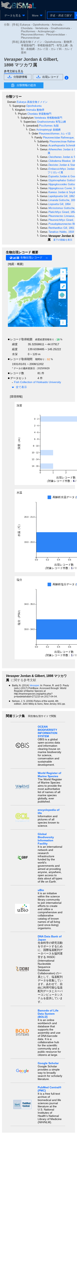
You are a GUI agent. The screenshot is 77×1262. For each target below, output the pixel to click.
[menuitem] (14, 15)
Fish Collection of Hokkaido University (37, 382)
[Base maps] (62, 295)
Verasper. (35, 685)
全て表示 (21, 387)
